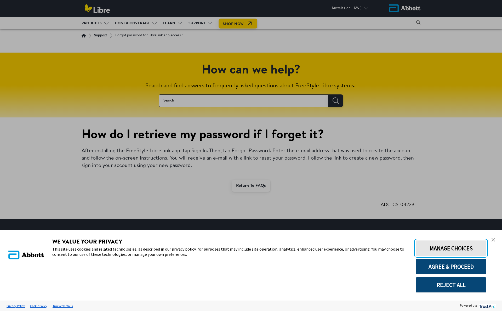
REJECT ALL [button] (451, 285)
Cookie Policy (38, 306)
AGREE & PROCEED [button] (451, 266)
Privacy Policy (16, 306)
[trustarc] (487, 306)
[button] (493, 240)
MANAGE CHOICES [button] (451, 248)
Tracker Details (63, 306)
